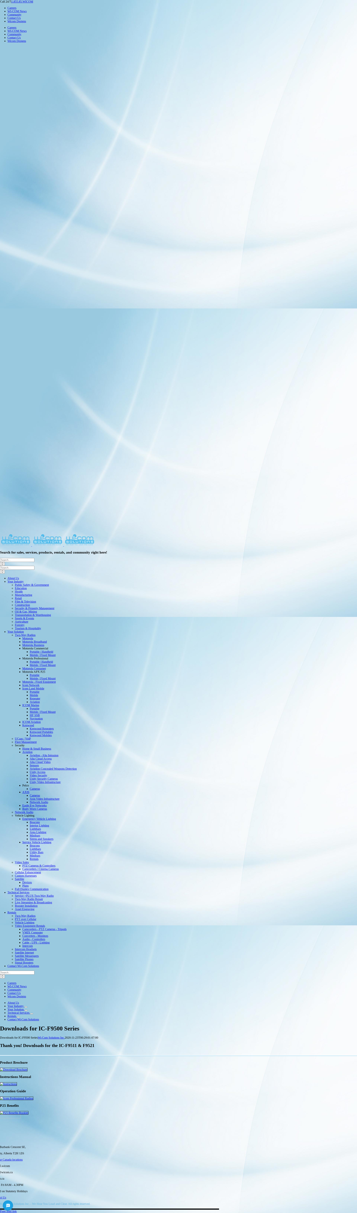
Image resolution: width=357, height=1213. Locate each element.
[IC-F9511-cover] (13, 1069)
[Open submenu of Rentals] (18, 1017)
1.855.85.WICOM (22, 1)
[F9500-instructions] (8, 1084)
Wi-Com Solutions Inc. (51, 1037)
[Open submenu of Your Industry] (25, 1007)
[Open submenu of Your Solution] (26, 1010)
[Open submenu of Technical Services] (31, 1013)
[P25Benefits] (14, 1112)
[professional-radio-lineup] (16, 1098)
